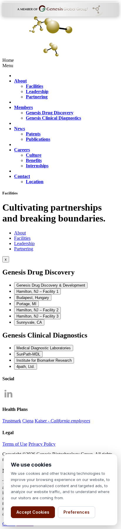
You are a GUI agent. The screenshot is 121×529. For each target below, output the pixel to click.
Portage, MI (26, 304)
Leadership (24, 243)
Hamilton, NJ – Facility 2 (37, 310)
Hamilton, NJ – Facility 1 (37, 291)
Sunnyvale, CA (29, 322)
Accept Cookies (32, 512)
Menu (7, 65)
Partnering (23, 248)
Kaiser (62, 420)
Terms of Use (14, 444)
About (20, 232)
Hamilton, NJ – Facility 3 (37, 316)
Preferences (76, 512)
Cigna (27, 420)
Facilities (22, 238)
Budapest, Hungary (32, 297)
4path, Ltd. (25, 366)
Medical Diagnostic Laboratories (43, 348)
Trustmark (11, 420)
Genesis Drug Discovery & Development (50, 285)
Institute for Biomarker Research (44, 360)
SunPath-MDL (28, 354)
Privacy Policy (42, 444)
